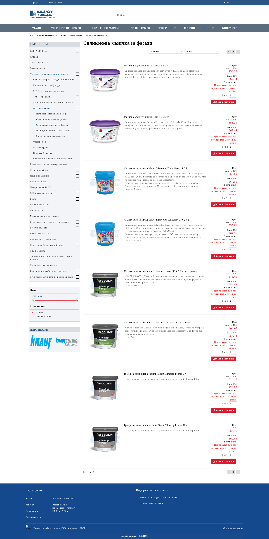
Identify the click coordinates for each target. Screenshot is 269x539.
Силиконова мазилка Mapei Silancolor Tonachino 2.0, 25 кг (157, 219)
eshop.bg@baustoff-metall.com (163, 497)
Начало (35, 28)
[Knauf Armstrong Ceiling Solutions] (66, 342)
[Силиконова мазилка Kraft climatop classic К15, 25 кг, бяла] (105, 355)
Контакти (229, 28)
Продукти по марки (104, 28)
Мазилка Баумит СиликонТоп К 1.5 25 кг (147, 65)
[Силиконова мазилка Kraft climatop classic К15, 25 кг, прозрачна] (105, 303)
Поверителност (33, 517)
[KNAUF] (41, 342)
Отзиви (189, 28)
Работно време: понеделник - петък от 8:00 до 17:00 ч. (64, 508)
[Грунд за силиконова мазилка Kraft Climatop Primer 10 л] (105, 457)
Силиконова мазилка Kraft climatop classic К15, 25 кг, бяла (157, 322)
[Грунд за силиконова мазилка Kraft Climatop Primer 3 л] (105, 406)
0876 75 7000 (55, 2)
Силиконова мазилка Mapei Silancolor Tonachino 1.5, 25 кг (157, 168)
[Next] (77, 342)
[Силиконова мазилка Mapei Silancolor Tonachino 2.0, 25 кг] (105, 252)
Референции (167, 28)
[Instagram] (238, 2)
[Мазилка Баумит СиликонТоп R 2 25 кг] (105, 149)
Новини (208, 28)
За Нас (29, 498)
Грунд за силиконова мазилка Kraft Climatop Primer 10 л (156, 425)
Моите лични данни (233, 528)
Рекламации (32, 511)
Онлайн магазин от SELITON (134, 536)
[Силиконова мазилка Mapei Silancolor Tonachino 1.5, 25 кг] (105, 200)
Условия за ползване (62, 498)
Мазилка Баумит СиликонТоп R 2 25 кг (146, 117)
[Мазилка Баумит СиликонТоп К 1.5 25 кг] (105, 98)
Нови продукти (138, 28)
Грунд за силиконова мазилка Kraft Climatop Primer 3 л (155, 373)
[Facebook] (234, 2)
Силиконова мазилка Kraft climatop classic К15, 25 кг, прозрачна (160, 271)
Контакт (30, 505)
